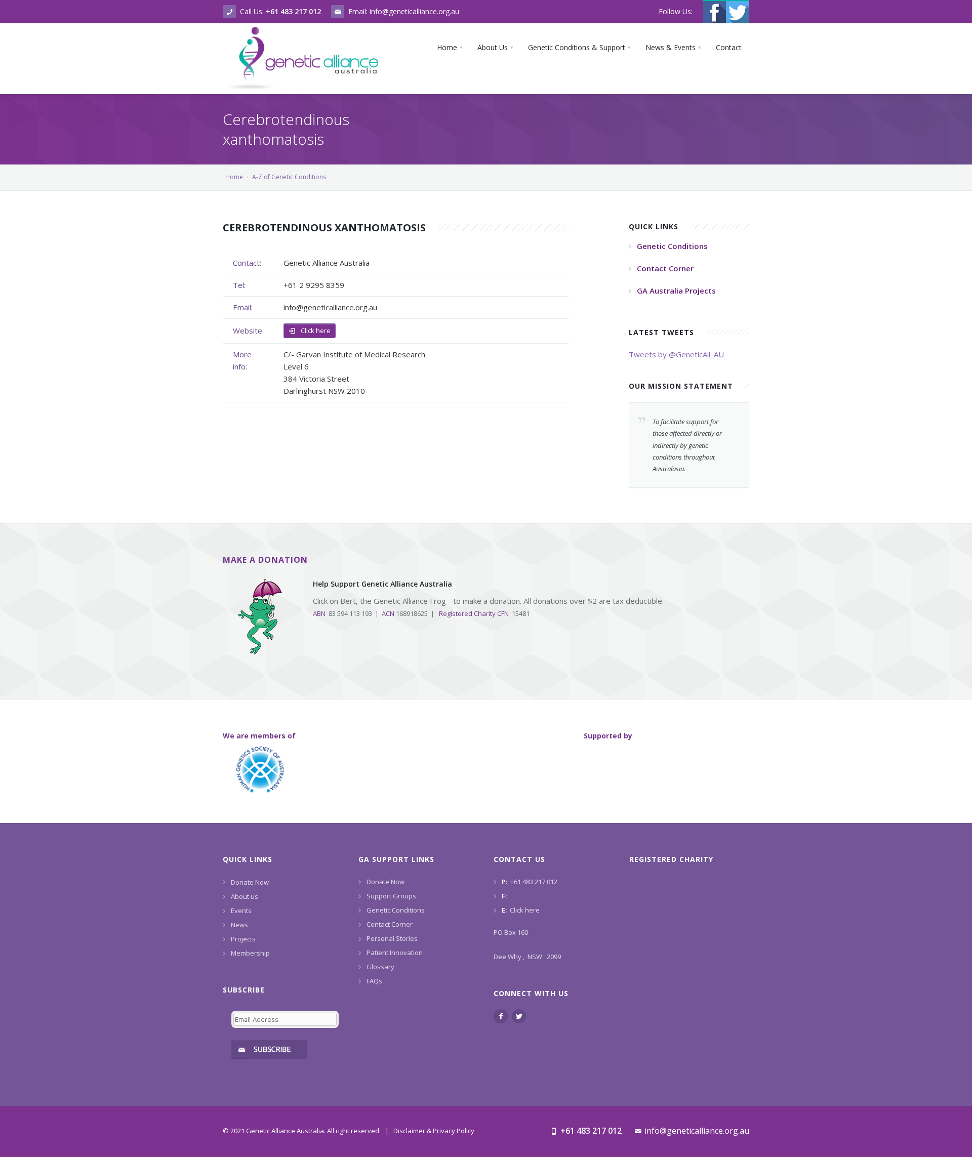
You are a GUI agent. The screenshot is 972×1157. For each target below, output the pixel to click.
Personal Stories (392, 938)
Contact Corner (390, 924)
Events (241, 910)
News (239, 924)
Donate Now (250, 882)
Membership (250, 953)
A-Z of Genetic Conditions (289, 177)
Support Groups (391, 895)
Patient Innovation (395, 952)
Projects (243, 938)
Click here (315, 330)
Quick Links (247, 859)
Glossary (380, 966)
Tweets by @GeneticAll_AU (676, 354)
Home (234, 177)
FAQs (374, 980)
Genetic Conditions (396, 910)
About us (244, 896)
